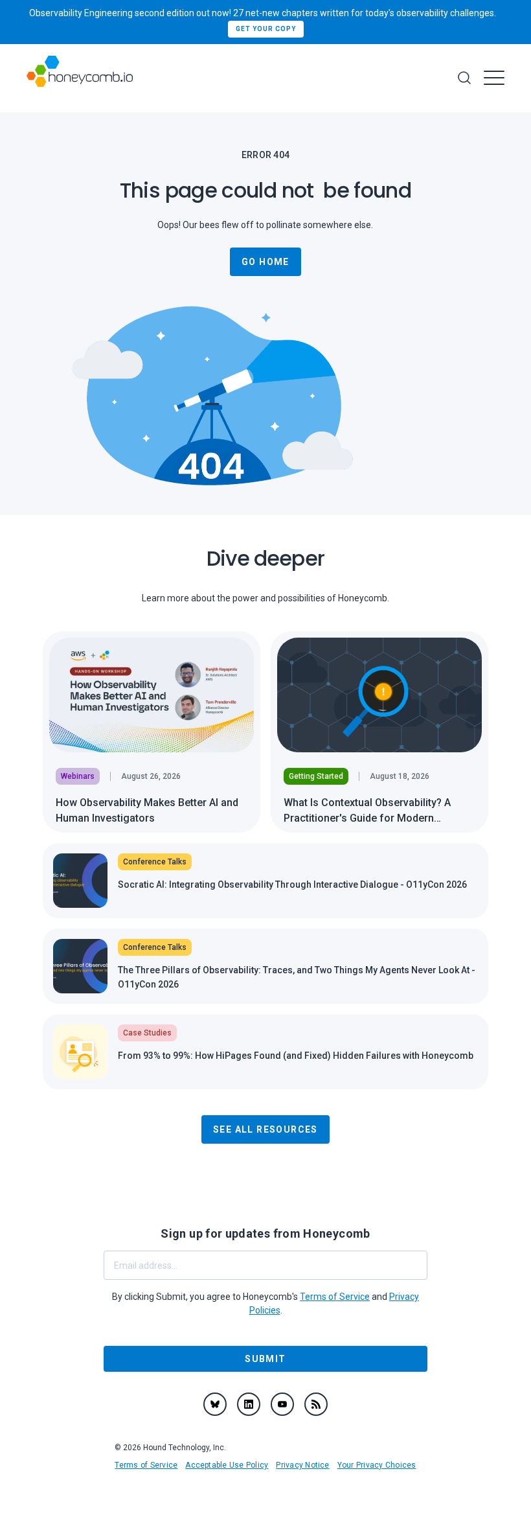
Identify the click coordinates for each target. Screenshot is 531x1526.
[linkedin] (248, 1404)
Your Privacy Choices (376, 1465)
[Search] (464, 77)
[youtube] (282, 1404)
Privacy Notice (302, 1465)
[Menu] (494, 78)
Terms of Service (146, 1465)
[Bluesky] (215, 1404)
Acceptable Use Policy (226, 1465)
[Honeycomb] (80, 78)
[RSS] (316, 1404)
